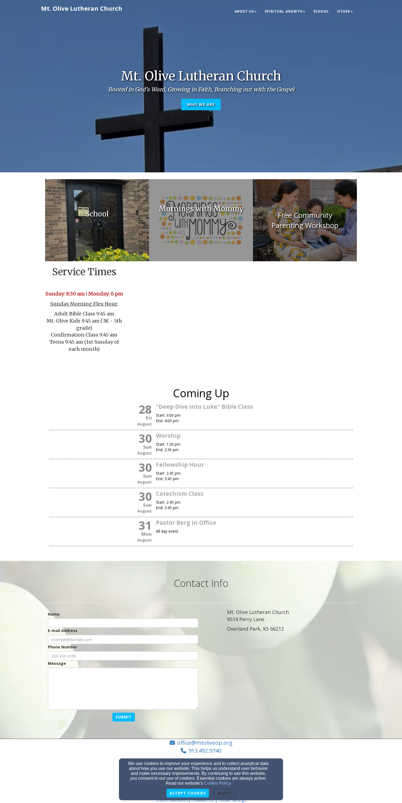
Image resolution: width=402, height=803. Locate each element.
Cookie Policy (217, 783)
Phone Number (62, 647)
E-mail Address (62, 630)
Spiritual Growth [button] (283, 11)
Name (54, 614)
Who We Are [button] (201, 104)
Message (57, 663)
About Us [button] (244, 11)
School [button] (321, 11)
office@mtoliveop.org (204, 742)
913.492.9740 (204, 750)
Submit (123, 717)
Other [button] (343, 11)
